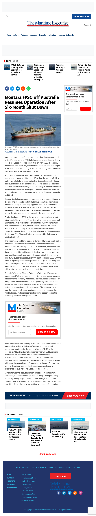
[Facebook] (59, 493)
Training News (27, 491)
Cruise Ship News (28, 481)
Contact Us (52, 467)
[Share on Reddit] (23, 88)
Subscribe (70, 35)
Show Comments (48, 454)
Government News (29, 494)
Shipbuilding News (29, 478)
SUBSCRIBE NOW (81, 16)
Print (31, 396)
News (9, 475)
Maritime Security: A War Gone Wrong (59, 434)
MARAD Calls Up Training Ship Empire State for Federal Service (17, 70)
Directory (61, 35)
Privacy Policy (65, 467)
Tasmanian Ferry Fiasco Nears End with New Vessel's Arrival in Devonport (39, 72)
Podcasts (24, 35)
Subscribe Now (46, 332)
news (9, 35)
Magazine (33, 35)
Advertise (52, 35)
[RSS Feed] (75, 493)
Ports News (26, 484)
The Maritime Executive (42, 152)
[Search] (7, 17)
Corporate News (28, 500)
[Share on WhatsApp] (28, 88)
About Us (20, 467)
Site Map (76, 467)
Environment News (29, 497)
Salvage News (27, 487)
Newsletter (43, 35)
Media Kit (87, 25)
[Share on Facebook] (7, 88)
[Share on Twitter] (12, 88)
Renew (55, 396)
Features (16, 35)
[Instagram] (81, 493)
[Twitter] (70, 493)
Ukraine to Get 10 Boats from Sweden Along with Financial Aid (84, 70)
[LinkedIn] (64, 493)
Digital (37, 396)
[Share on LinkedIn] (18, 88)
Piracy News (26, 475)
